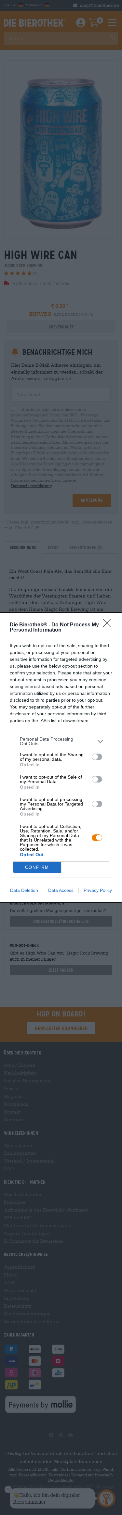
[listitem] (61, 741)
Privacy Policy (98, 890)
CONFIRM (37, 867)
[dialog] (61, 757)
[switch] (97, 757)
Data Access (61, 890)
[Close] (109, 625)
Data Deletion (24, 890)
